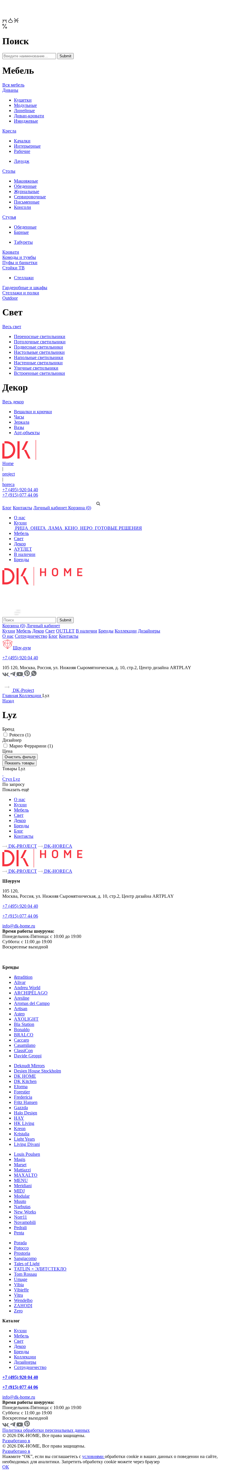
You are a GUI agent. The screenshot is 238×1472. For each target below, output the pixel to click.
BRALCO (23, 1034)
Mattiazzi (22, 1169)
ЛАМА (55, 528)
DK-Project (23, 690)
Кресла (9, 130)
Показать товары (19, 763)
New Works (25, 1211)
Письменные (26, 201)
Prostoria (22, 1253)
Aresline (21, 998)
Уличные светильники (36, 367)
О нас (19, 517)
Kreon (20, 1128)
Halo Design (25, 1112)
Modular (22, 1196)
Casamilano (24, 1045)
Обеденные (25, 186)
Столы (8, 171)
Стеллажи (24, 277)
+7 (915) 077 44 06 (20, 494)
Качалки (22, 140)
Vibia (19, 1284)
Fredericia (23, 1097)
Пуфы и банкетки (19, 262)
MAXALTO (25, 1175)
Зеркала (21, 422)
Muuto (20, 1201)
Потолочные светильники (40, 341)
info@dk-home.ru (18, 925)
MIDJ (19, 1190)
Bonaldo (22, 1029)
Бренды (21, 559)
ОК (5, 1466)
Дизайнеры (149, 630)
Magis (19, 1159)
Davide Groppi (28, 1055)
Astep (19, 1013)
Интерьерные (27, 146)
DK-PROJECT (22, 846)
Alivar (20, 982)
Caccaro (21, 1040)
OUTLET (65, 630)
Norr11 (20, 1217)
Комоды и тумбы (19, 257)
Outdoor (10, 298)
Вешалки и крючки (33, 411)
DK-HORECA (57, 846)
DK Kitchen (25, 1081)
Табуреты (23, 242)
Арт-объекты (27, 432)
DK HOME (25, 1076)
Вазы (19, 427)
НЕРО (86, 528)
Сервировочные (30, 196)
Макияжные (26, 181)
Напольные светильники (38, 357)
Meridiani (23, 1185)
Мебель (21, 533)
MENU (21, 1180)
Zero (18, 1310)
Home (8, 463)
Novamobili (25, 1222)
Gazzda (21, 1107)
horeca (8, 484)
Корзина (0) (79, 507)
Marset (20, 1164)
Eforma (21, 1086)
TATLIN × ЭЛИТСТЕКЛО (40, 1268)
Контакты (22, 507)
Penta (19, 1232)
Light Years (24, 1139)
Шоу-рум (22, 647)
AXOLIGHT (26, 1019)
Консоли (22, 207)
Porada (20, 1242)
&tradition (23, 977)
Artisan (20, 1008)
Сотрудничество (31, 636)
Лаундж (21, 161)
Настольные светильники (39, 352)
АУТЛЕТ (23, 549)
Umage (20, 1279)
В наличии (24, 554)
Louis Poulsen (27, 1154)
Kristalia (21, 1133)
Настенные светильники (38, 362)
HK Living (24, 1123)
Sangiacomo (25, 1258)
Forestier (22, 1091)
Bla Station (24, 1024)
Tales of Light (26, 1263)
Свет (19, 538)
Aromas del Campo (32, 1003)
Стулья (9, 217)
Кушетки (23, 100)
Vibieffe (21, 1289)
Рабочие (22, 151)
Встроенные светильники (39, 373)
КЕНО (71, 528)
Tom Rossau (25, 1274)
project (8, 473)
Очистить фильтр (20, 757)
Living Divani (27, 1144)
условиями (93, 1456)
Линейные (24, 110)
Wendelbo (23, 1300)
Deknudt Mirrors (29, 1065)
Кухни (20, 522)
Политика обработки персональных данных (46, 1430)
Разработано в (16, 1440)
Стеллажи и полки (20, 292)
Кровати (10, 252)
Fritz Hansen (25, 1102)
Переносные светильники (39, 336)
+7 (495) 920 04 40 (20, 489)
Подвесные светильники (38, 346)
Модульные (25, 105)
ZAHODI (23, 1305)
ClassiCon (23, 1050)
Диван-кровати (29, 115)
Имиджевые (26, 121)
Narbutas (22, 1206)
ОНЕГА (38, 528)
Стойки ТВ (13, 267)
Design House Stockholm (37, 1070)
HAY (19, 1118)
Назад (8, 700)
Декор (20, 543)
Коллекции (126, 630)
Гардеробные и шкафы (24, 287)
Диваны (10, 90)
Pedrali (20, 1227)
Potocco (21, 1247)
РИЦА (21, 528)
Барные (21, 232)
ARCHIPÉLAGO (31, 992)
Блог (7, 507)
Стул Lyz (11, 779)
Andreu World (27, 987)
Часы (19, 416)
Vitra (18, 1295)
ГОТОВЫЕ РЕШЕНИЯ (118, 528)
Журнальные (26, 191)
